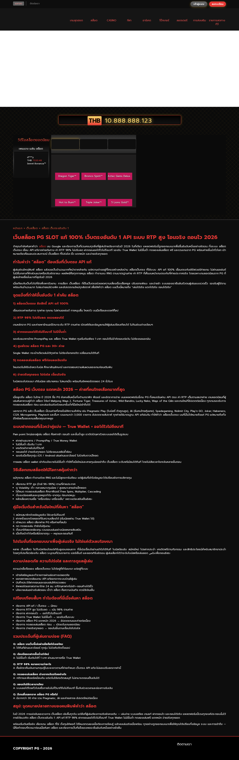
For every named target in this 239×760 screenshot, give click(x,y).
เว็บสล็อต (32, 228)
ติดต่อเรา (35, 3)
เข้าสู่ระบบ (198, 4)
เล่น (67, 168)
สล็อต (42, 246)
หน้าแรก (17, 228)
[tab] (65, 144)
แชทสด (18, 3)
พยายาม (67, 160)
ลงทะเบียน (218, 4)
